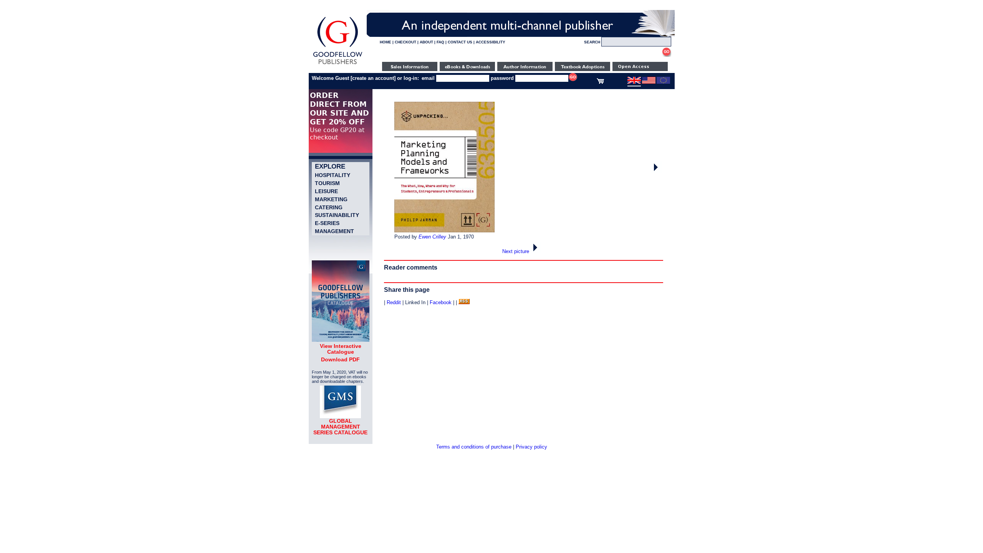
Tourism (327, 183)
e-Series (327, 223)
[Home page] (338, 64)
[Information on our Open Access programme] (640, 69)
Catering (329, 207)
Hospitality (332, 175)
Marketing (331, 199)
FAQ (440, 42)
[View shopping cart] (600, 82)
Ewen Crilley (432, 237)
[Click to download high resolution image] (444, 230)
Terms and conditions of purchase (473, 447)
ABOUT (426, 42)
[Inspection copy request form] (582, 69)
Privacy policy (531, 447)
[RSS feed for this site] (464, 302)
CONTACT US (460, 42)
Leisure (326, 191)
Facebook (441, 302)
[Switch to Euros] (663, 82)
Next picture (516, 251)
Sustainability (337, 215)
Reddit (394, 302)
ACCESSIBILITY (490, 42)
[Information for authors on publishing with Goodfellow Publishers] (525, 69)
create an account (373, 78)
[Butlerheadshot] (656, 171)
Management (334, 231)
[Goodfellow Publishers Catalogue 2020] (340, 340)
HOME (385, 42)
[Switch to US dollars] (648, 82)
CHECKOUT (405, 42)
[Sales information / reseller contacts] (409, 69)
